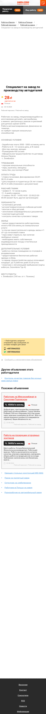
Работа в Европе (8, 22)
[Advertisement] (23, 54)
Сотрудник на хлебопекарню (18, 483)
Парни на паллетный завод (17, 478)
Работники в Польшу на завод (18, 487)
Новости (23, 706)
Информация (23, 711)
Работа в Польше (25, 22)
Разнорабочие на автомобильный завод (23, 492)
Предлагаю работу (11, 10)
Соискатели (23, 695)
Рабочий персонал (8, 25)
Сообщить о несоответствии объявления (23, 359)
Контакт (23, 690)
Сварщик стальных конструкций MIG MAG (24, 473)
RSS (23, 701)
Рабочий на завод (27, 25)
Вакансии (23, 685)
